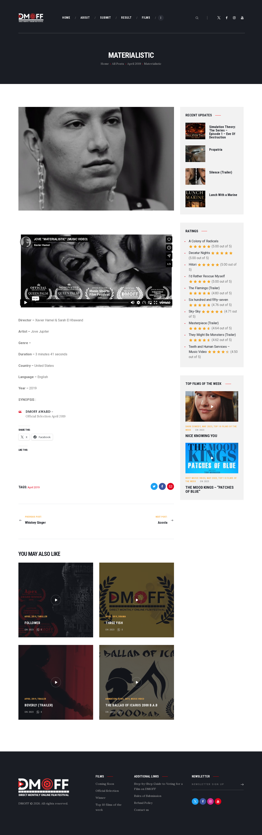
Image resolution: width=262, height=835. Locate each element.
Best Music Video (195, 478)
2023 (199, 430)
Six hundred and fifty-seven (208, 300)
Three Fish (114, 623)
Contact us (141, 810)
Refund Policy (143, 803)
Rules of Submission (147, 796)
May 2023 (207, 426)
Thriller (42, 616)
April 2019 (134, 64)
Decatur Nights (199, 253)
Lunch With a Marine (223, 195)
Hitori (192, 264)
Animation (111, 699)
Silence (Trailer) (220, 172)
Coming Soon (105, 784)
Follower (32, 623)
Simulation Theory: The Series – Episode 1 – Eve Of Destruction (222, 132)
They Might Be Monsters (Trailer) (212, 335)
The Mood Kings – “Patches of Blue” (209, 489)
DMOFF (23, 803)
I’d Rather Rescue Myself (207, 276)
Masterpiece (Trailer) (204, 323)
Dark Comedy (193, 426)
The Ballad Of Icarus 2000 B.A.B (131, 705)
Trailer (41, 699)
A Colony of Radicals (203, 241)
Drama (122, 616)
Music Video (137, 699)
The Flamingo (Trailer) (204, 288)
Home (105, 64)
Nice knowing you (201, 436)
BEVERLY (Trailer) (39, 705)
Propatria (215, 150)
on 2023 (29, 629)
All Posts (118, 64)
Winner (101, 798)
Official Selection (107, 791)
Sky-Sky (195, 311)
